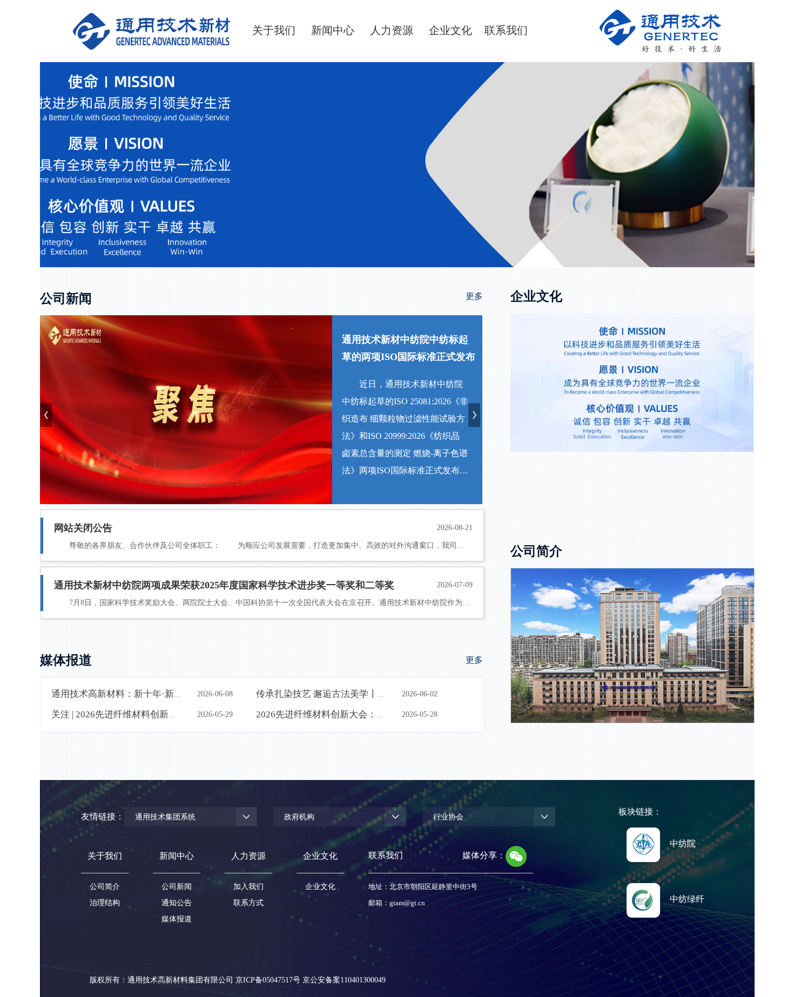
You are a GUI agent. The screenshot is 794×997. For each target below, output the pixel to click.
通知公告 (177, 903)
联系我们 (385, 855)
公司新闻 (177, 887)
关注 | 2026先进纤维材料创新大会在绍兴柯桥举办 (151, 714)
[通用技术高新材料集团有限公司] (152, 31)
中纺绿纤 (687, 899)
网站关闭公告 (83, 528)
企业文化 (320, 887)
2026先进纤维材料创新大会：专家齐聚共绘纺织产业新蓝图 (376, 714)
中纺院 (683, 843)
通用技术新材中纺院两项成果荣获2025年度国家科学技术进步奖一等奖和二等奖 (224, 585)
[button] (475, 415)
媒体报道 (177, 919)
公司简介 (105, 887)
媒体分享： (484, 855)
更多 (474, 296)
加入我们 (248, 887)
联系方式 (248, 903)
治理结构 (105, 903)
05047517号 (281, 980)
